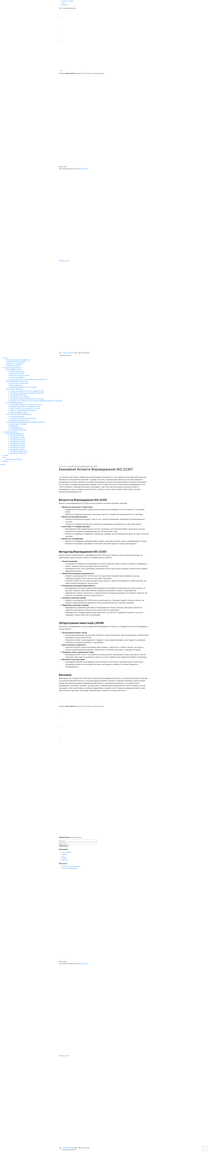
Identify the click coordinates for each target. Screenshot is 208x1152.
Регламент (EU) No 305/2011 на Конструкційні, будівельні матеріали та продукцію (36, 401)
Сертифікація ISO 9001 (17, 436)
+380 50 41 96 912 (68, 353)
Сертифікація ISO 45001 (17, 447)
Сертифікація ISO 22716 (17, 441)
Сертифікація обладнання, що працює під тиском (26, 404)
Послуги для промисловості (12, 367)
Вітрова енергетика (16, 385)
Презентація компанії (13, 365)
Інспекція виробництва (17, 371)
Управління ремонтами (17, 416)
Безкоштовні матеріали (14, 459)
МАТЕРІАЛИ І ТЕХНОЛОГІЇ (14, 389)
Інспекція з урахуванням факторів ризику (23, 410)
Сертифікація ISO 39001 (17, 445)
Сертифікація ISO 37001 (17, 443)
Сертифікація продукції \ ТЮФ (19, 420)
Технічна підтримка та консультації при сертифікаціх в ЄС (28, 379)
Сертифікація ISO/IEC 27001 (18, 451)
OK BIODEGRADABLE (16, 428)
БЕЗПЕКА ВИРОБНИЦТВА (14, 403)
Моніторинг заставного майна (19, 375)
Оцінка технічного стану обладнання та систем (25, 408)
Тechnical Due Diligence (17, 377)
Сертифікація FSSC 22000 (18, 453)
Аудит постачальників (17, 373)
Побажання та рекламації (14, 364)
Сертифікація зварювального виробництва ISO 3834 (27, 393)
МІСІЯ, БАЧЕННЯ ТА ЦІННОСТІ (16, 362)
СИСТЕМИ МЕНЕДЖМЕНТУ (15, 434)
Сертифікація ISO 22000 (17, 440)
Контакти (65, 5)
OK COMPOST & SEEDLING (18, 430)
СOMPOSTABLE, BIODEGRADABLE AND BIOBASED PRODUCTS (25, 422)
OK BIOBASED (14, 426)
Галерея (64, 858)
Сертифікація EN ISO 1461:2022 (20, 397)
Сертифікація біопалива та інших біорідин (23, 387)
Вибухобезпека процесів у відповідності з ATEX (25, 406)
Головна (61, 466)
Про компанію (66, 852)
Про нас (5, 358)
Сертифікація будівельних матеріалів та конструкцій (27, 399)
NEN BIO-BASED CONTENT (18, 424)
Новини (5, 455)
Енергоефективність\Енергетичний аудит (23, 418)
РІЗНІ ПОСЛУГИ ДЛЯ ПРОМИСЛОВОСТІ (19, 414)
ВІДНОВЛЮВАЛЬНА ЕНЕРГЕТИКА (17, 381)
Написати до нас (65, 355)
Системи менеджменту (10, 432)
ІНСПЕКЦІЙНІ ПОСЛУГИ (14, 369)
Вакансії (5, 461)
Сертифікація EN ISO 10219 (18, 395)
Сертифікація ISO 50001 (17, 449)
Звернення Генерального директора (18, 360)
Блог (63, 3)
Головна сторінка (67, 1)
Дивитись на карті (82, 168)
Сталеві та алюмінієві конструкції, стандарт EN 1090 (27, 391)
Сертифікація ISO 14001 (17, 438)
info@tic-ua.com (64, 261)
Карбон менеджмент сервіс (18, 412)
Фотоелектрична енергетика (19, 383)
